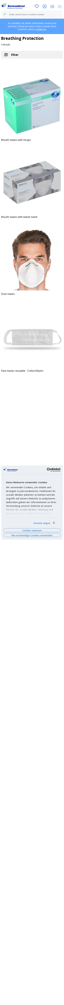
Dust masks (8, 294)
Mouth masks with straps (16, 140)
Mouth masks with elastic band (19, 217)
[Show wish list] (37, 6)
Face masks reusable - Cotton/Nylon (22, 370)
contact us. (40, 29)
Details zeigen (42, 522)
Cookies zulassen (32, 530)
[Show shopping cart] (52, 6)
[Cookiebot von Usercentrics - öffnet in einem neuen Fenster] (46, 470)
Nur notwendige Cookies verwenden (32, 535)
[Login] (44, 6)
